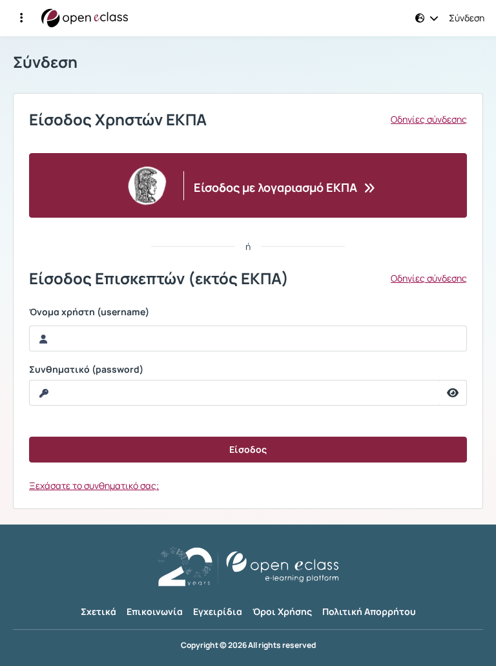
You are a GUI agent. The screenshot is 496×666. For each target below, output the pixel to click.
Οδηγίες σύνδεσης (429, 119)
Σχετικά (98, 611)
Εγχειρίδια (217, 611)
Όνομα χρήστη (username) (89, 312)
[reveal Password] (453, 393)
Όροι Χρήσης (282, 611)
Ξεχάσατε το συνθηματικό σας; (94, 485)
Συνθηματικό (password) (86, 369)
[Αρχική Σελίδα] (84, 18)
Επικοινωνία (155, 611)
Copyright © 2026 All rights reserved (248, 645)
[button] (21, 18)
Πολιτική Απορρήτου (369, 611)
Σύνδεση (466, 18)
